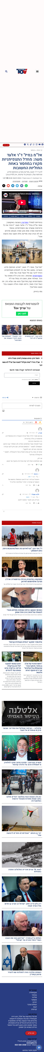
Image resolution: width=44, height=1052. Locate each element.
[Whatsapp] (34, 144)
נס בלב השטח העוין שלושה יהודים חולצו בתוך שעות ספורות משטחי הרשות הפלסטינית (23, 798)
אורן (29, 477)
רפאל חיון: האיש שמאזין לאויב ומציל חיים (24, 358)
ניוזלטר (30, 216)
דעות (35, 1007)
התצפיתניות (37, 275)
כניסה (4, 397)
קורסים (34, 1009)
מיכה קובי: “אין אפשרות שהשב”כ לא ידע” (33, 337)
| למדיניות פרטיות (26, 379)
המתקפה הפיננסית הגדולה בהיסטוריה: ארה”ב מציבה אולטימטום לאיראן (23, 580)
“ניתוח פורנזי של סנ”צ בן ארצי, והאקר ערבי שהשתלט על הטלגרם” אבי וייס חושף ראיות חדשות (33, 668)
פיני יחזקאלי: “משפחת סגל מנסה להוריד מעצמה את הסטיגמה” (11, 338)
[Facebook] (42, 144)
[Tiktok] (31, 144)
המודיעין (25, 222)
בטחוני (33, 150)
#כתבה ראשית (33, 181)
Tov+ (22, 216)
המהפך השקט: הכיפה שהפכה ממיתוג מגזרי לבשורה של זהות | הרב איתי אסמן (24, 611)
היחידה (6, 216)
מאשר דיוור (30, 379)
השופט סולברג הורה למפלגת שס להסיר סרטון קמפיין (24, 973)
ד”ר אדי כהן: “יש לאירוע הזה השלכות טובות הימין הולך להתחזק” (22, 549)
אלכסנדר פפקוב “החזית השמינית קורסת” (25, 642)
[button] (37, 71)
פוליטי (34, 997)
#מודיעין (24, 181)
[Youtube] (40, 144)
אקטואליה (33, 992)
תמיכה (38, 216)
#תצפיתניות (16, 181)
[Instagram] (37, 144)
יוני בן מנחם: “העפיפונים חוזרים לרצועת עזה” (24, 834)
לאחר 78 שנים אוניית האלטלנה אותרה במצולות (24, 870)
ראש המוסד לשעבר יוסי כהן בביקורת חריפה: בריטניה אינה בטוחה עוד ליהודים (12, 667)
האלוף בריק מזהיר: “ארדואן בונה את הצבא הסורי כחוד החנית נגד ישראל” (23, 939)
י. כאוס (28, 497)
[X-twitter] (28, 144)
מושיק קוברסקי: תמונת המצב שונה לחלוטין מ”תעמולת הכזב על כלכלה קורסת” (22, 763)
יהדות (35, 1002)
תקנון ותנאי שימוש (30, 1050)
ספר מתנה (14, 216)
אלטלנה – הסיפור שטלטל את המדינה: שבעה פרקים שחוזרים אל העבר (22, 729)
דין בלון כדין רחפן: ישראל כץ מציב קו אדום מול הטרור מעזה (23, 904)
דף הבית (39, 150)
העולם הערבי (32, 1004)
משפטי (34, 1000)
